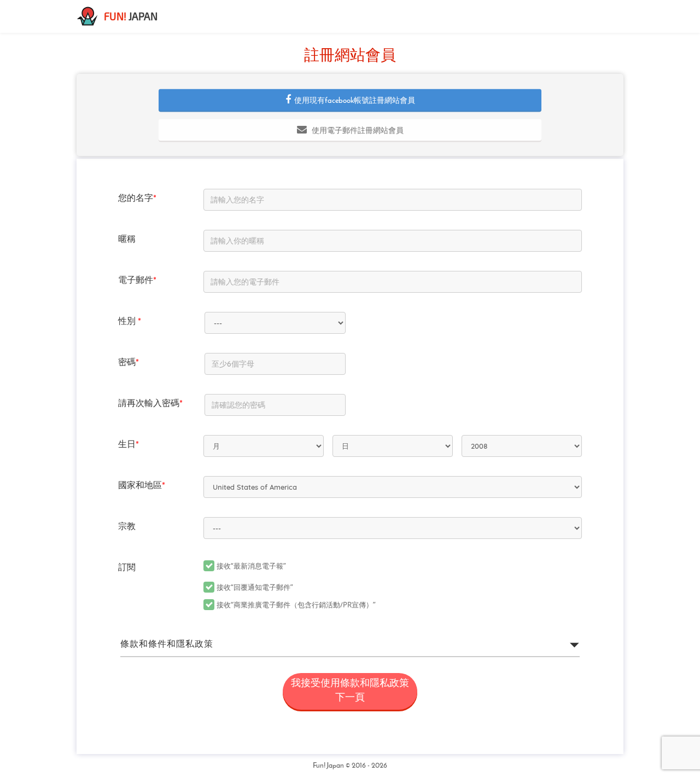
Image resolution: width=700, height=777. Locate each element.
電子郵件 (137, 280)
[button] (350, 100)
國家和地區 (141, 486)
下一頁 (350, 691)
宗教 (127, 527)
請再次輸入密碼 (150, 403)
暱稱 (127, 239)
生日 (128, 444)
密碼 (128, 362)
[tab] (350, 645)
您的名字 (137, 198)
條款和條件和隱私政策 (166, 644)
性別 (129, 321)
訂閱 (127, 568)
